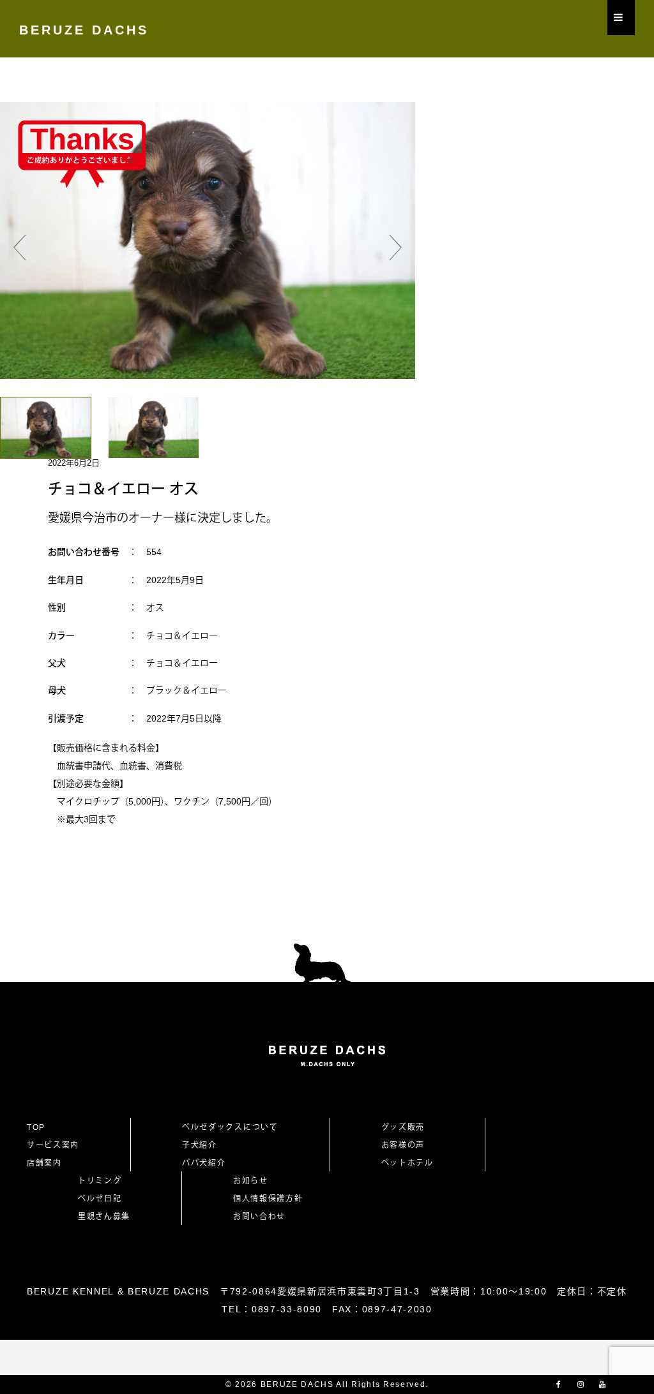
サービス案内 (53, 1145)
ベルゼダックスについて (230, 1127)
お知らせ (250, 1180)
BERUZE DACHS (84, 30)
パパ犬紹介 (203, 1163)
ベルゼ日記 (99, 1198)
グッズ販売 (403, 1127)
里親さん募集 (104, 1216)
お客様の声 (403, 1145)
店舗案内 (44, 1163)
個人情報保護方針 (268, 1198)
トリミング (99, 1180)
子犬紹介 (199, 1145)
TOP (36, 1127)
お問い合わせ (263, 1216)
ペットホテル (407, 1163)
